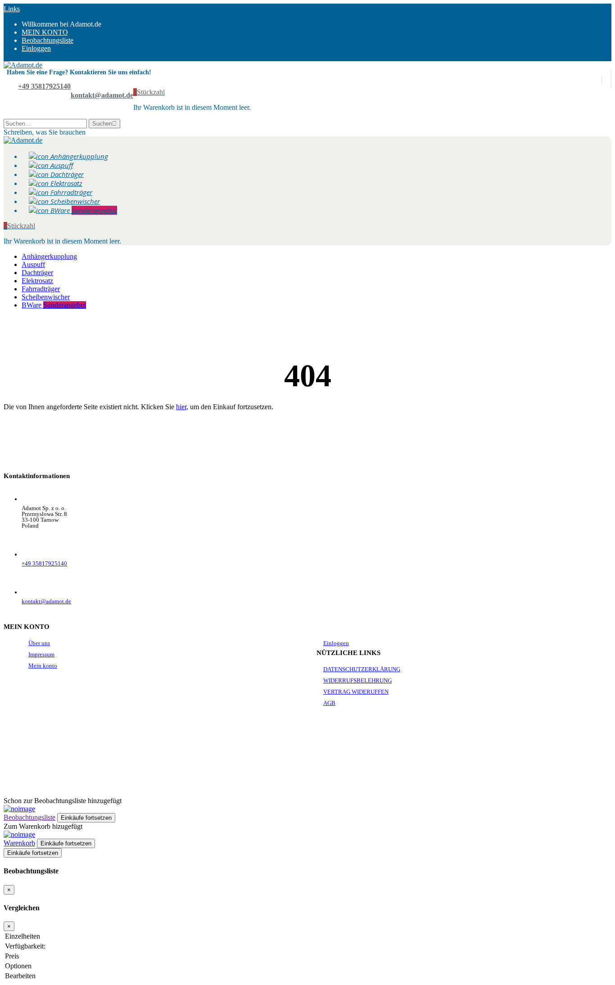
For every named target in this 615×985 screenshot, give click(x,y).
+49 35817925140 (44, 86)
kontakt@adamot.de (102, 95)
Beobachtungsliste (29, 817)
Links (12, 9)
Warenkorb (19, 843)
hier (181, 407)
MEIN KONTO (45, 32)
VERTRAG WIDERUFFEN (356, 691)
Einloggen (36, 48)
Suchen (102, 123)
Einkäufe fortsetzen (32, 852)
